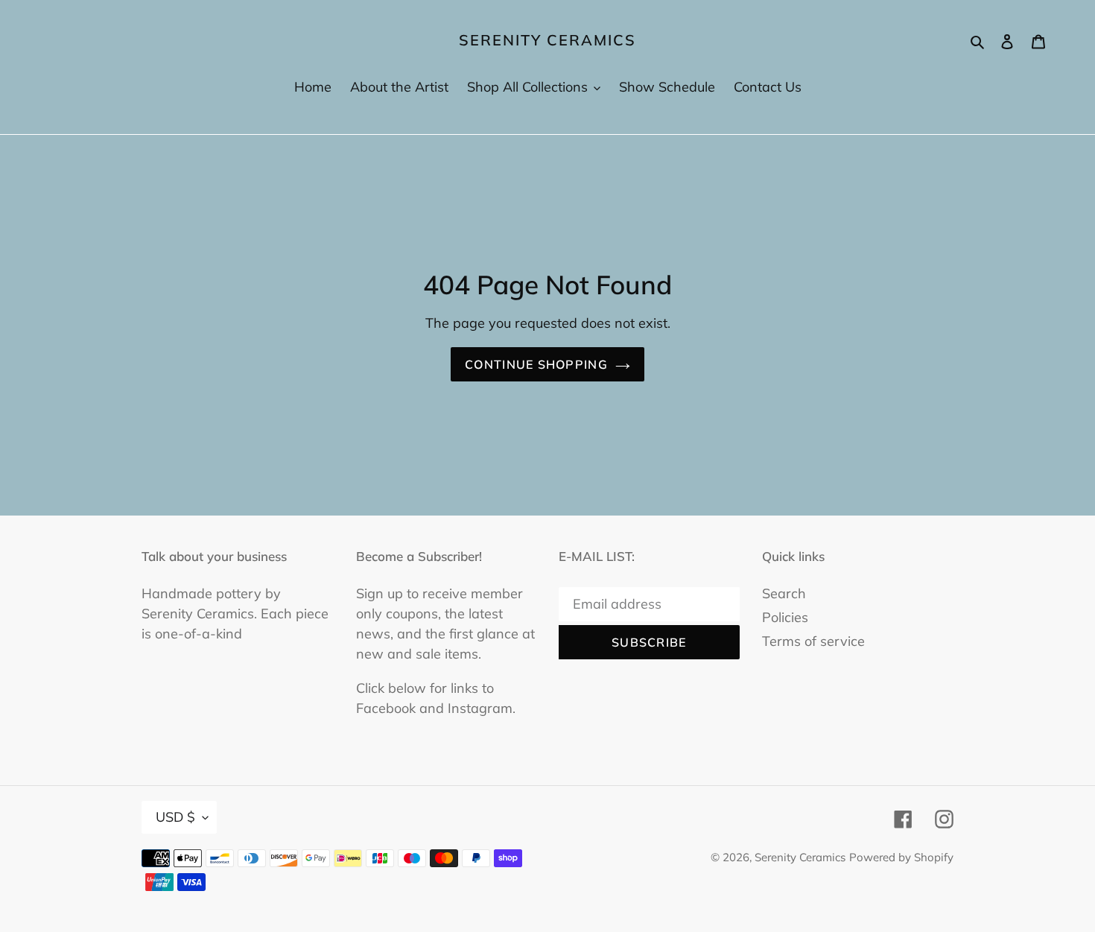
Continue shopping (536, 364)
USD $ (175, 816)
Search (784, 593)
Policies (785, 617)
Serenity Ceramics (547, 40)
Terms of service (813, 641)
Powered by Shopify (901, 857)
